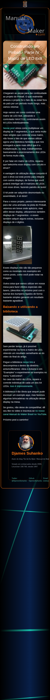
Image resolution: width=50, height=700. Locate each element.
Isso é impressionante (21, 386)
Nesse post (9, 128)
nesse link (28, 362)
